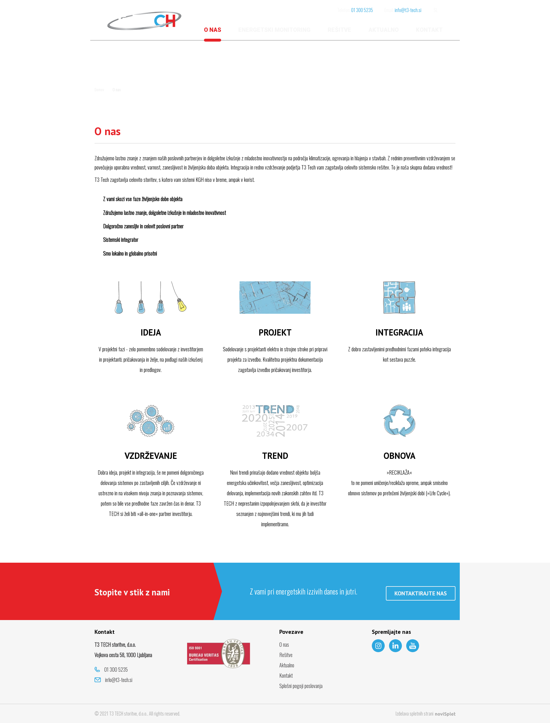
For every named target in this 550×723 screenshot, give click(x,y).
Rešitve (339, 29)
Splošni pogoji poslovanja (301, 685)
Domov (99, 89)
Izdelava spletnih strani (415, 713)
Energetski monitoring (274, 29)
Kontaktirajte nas (420, 593)
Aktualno (383, 29)
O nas (212, 29)
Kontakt (429, 29)
